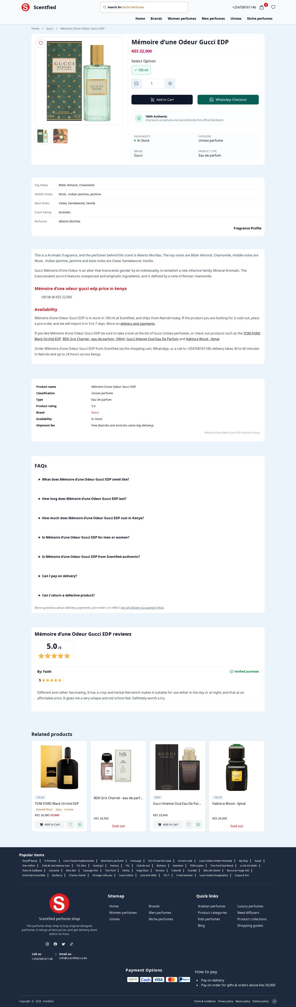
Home (140, 18)
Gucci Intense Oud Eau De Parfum (152, 339)
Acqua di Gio (242, 875)
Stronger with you (102, 875)
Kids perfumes (209, 919)
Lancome (54, 870)
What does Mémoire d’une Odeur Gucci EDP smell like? (85, 479)
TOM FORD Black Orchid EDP (57, 803)
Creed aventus (184, 875)
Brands (156, 18)
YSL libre (81, 865)
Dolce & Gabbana (32, 870)
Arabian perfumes (212, 906)
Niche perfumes (259, 18)
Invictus (114, 865)
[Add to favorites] (70, 824)
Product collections (252, 919)
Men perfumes (213, 18)
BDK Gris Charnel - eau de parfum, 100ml (94, 339)
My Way (243, 861)
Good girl (98, 865)
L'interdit (176, 870)
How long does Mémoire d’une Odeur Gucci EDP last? (84, 498)
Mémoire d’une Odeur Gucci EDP (82, 28)
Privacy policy (225, 1001)
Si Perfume (50, 861)
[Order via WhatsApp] (80, 824)
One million (28, 865)
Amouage (135, 861)
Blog (201, 925)
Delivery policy (261, 1001)
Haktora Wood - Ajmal (202, 339)
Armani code (185, 861)
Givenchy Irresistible (33, 875)
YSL (128, 865)
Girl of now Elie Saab (159, 861)
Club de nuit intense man (56, 865)
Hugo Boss (143, 870)
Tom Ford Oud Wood (221, 865)
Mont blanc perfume (112, 861)
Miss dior (71, 870)
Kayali (258, 861)
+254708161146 (244, 7)
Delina (126, 870)
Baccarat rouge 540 (238, 870)
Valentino (178, 865)
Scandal (192, 870)
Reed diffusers (248, 912)
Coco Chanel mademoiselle (78, 861)
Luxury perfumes (250, 906)
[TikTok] (71, 944)
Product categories (212, 912)
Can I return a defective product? (68, 595)
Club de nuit (143, 865)
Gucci (50, 28)
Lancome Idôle (148, 875)
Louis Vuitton (126, 875)
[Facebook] (55, 944)
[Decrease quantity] (136, 83)
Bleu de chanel (212, 870)
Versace (160, 870)
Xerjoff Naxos (29, 861)
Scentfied (45, 7)
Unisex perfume (211, 140)
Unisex (236, 18)
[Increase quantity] (170, 83)
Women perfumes (182, 18)
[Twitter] (63, 944)
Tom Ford (110, 870)
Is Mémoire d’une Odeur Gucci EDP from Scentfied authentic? (91, 556)
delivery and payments (137, 323)
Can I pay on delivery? (59, 576)
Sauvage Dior (90, 870)
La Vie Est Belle (248, 865)
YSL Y (167, 875)
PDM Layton (197, 865)
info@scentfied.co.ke (73, 958)
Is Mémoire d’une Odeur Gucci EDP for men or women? (85, 537)
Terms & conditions (205, 1001)
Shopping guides (250, 925)
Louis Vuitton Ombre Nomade (215, 861)
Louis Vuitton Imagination (214, 875)
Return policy (243, 1001)
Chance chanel (77, 875)
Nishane (161, 865)
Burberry (57, 875)
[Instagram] (47, 944)
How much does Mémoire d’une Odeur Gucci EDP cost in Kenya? (93, 518)
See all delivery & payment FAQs (142, 608)
